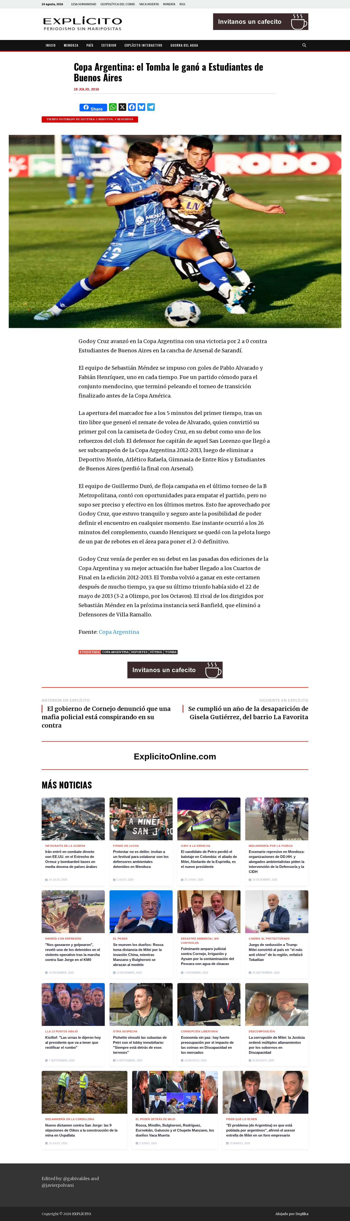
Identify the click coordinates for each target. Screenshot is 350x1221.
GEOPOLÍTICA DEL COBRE (117, 4)
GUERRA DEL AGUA (184, 45)
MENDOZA (71, 45)
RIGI (182, 4)
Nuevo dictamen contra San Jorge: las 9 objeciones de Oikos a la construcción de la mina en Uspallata (81, 1130)
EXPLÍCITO (81, 1214)
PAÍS (89, 45)
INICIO (51, 45)
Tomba (170, 652)
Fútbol (156, 652)
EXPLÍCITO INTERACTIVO (143, 45)
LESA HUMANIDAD (83, 4)
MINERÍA (169, 4)
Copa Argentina (119, 632)
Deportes (139, 652)
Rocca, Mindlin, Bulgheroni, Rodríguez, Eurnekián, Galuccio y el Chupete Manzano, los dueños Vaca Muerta (175, 1130)
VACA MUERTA (149, 4)
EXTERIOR (108, 45)
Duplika (301, 1214)
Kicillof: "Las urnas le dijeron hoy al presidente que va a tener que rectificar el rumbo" (73, 1042)
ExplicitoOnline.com (175, 756)
